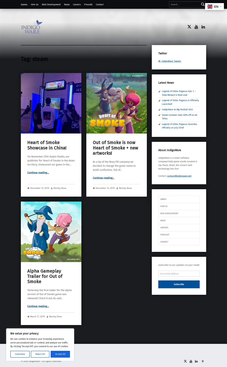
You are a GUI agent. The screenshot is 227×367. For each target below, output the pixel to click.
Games (24, 4)
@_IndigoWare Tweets (169, 61)
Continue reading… (38, 172)
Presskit (88, 4)
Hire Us (34, 4)
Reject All (40, 354)
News (67, 4)
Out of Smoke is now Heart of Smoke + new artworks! (115, 148)
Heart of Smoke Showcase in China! (46, 145)
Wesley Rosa (59, 188)
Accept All (60, 354)
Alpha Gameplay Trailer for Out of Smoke (44, 276)
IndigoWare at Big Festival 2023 (177, 109)
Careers (77, 4)
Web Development (51, 4)
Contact (100, 4)
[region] (40, 344)
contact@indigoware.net (179, 176)
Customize (20, 354)
